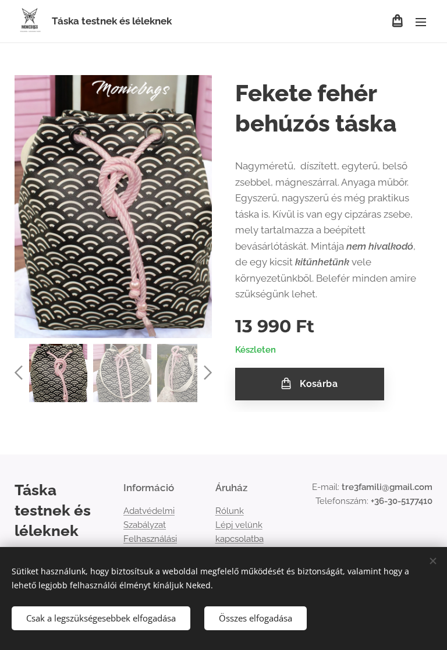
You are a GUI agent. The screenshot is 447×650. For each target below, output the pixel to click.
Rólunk (229, 511)
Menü (420, 21)
